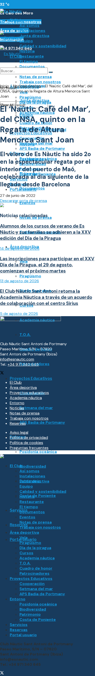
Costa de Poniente (37, 495)
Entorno (17, 402)
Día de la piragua (35, 547)
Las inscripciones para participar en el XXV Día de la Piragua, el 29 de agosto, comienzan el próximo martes (47, 265)
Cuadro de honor (35, 568)
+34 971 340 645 (23, 364)
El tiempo (28, 61)
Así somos (29, 25)
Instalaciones (32, 30)
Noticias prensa (27, 86)
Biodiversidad (32, 466)
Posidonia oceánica (38, 451)
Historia (27, 51)
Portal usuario (23, 634)
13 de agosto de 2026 (19, 280)
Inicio (4, 86)
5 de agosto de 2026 (19, 313)
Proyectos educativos (29, 392)
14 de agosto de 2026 (19, 248)
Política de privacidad (29, 437)
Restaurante (31, 56)
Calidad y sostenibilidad (42, 46)
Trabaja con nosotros (29, 418)
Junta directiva (34, 35)
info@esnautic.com (17, 359)
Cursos (26, 552)
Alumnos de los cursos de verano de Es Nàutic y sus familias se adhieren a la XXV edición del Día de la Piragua (45, 232)
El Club (16, 20)
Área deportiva (23, 387)
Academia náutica (26, 397)
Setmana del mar (36, 407)
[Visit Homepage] (11, 11)
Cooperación (32, 583)
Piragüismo (30, 276)
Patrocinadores (34, 573)
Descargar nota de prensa (23, 200)
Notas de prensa (24, 413)
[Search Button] (51, 72)
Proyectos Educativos (31, 378)
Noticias (17, 408)
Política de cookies (26, 442)
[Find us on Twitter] (2, 373)
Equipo (26, 40)
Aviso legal (19, 432)
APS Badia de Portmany (42, 148)
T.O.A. (25, 563)
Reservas (19, 525)
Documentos (32, 188)
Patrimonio (30, 614)
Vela (23, 537)
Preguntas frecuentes (29, 447)
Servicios (19, 510)
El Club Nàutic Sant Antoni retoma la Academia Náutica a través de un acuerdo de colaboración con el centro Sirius (46, 297)
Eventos (27, 517)
